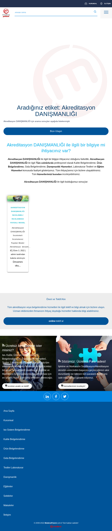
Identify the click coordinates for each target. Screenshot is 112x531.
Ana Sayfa (9, 411)
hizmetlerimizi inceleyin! (74, 386)
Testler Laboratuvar (13, 467)
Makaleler (9, 505)
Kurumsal (8, 420)
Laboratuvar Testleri (83, 166)
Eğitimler (8, 486)
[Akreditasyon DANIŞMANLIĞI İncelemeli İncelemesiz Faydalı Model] (17, 198)
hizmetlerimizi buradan (49, 174)
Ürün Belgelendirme (14, 448)
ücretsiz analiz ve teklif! (18, 386)
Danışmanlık (10, 477)
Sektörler (8, 496)
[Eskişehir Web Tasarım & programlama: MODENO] (56, 527)
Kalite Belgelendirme (85, 163)
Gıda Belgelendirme (35, 166)
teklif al (56, 321)
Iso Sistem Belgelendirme (17, 430)
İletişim (7, 515)
